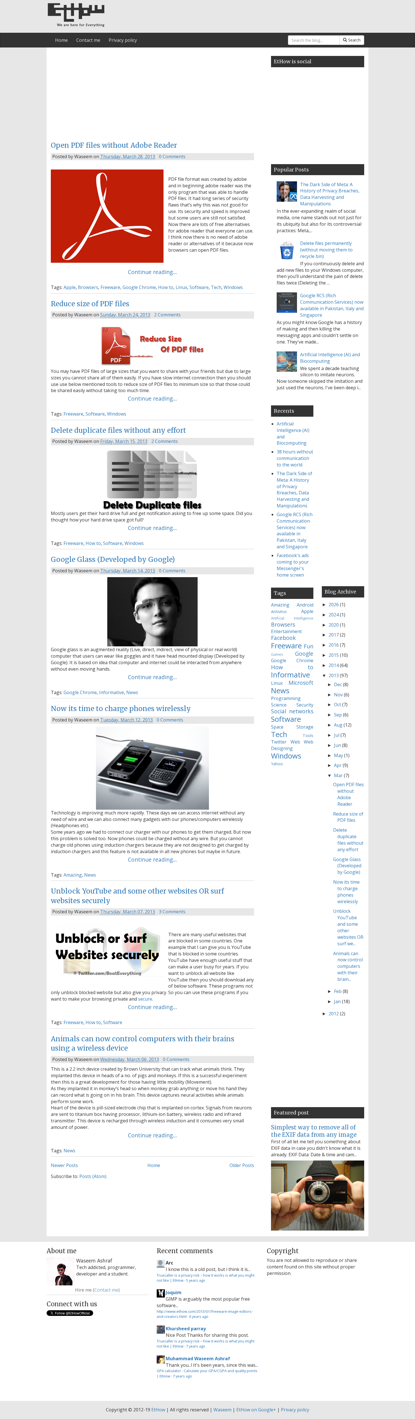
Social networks (292, 711)
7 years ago (195, 1346)
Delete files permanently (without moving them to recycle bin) (326, 249)
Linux (181, 287)
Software (199, 287)
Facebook (283, 638)
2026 (334, 604)
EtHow (158, 1410)
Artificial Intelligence (292, 618)
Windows (233, 287)
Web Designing (292, 745)
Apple (70, 287)
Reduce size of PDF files (90, 303)
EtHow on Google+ (256, 1410)
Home (61, 40)
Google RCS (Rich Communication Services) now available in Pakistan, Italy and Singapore (332, 305)
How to (165, 287)
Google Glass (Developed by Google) (113, 559)
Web (295, 742)
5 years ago (195, 1280)
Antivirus (279, 611)
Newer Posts (64, 1165)
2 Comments (167, 315)
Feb (338, 991)
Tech (216, 287)
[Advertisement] (152, 92)
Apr (338, 765)
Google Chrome (139, 287)
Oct (338, 704)
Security (304, 705)
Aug (339, 725)
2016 (334, 645)
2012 (334, 1014)
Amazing (73, 875)
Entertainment (286, 631)
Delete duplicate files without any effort (118, 430)
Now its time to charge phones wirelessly (121, 708)
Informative (111, 692)
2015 (334, 655)
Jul (337, 735)
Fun (308, 646)
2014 (334, 665)
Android (305, 605)
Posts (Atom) (92, 1176)
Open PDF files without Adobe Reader (114, 145)
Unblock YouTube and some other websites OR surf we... (348, 927)
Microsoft (301, 682)
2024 (334, 615)
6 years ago (198, 1316)
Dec (338, 684)
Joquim (174, 1292)
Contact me (88, 40)
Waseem (222, 1410)
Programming (286, 698)
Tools (308, 735)
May (339, 755)
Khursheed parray (186, 1328)
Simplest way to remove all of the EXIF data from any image (314, 1131)
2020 (334, 625)
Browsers (88, 287)
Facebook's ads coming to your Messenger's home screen (293, 565)
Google (304, 653)
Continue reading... (152, 272)
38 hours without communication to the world (295, 458)
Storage (304, 727)
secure (145, 999)
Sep (338, 715)
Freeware (110, 287)
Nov (339, 695)
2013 (334, 675)
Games (277, 654)
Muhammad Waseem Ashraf (198, 1358)
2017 (334, 635)
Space (277, 727)
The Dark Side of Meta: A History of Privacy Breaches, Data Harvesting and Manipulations (329, 194)
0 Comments (172, 156)
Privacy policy (123, 40)
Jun (338, 745)
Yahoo (277, 763)
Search (354, 40)
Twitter (279, 742)
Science (279, 705)
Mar (339, 775)
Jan (338, 1001)
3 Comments (172, 912)
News (132, 692)
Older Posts (242, 1165)
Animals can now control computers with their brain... (348, 966)
